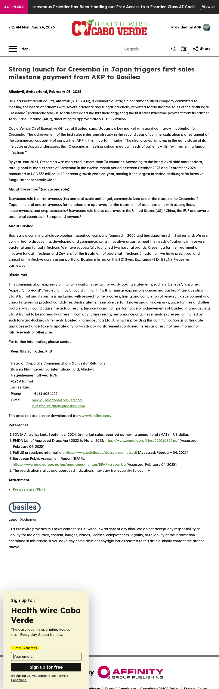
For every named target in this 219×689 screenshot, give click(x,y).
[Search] (173, 49)
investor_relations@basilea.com (58, 406)
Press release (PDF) (29, 489)
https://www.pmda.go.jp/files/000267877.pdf (142, 440)
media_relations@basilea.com (57, 400)
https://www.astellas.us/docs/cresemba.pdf (101, 452)
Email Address (25, 648)
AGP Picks (14, 7)
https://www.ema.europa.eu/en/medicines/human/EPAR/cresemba (69, 464)
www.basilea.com (95, 416)
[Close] (83, 596)
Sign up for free (46, 667)
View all (208, 6)
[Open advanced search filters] (184, 49)
